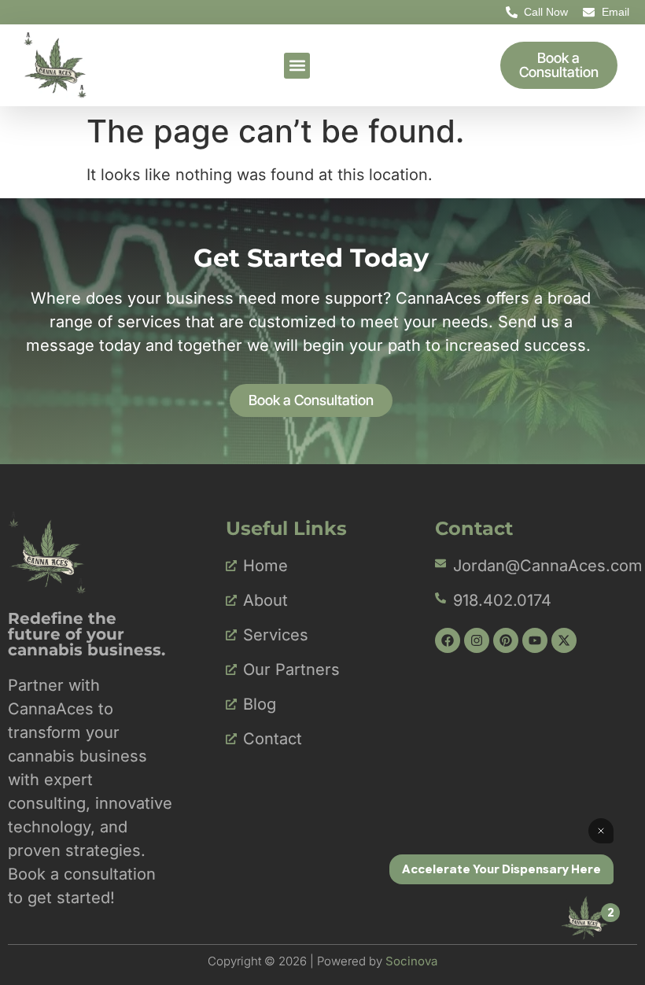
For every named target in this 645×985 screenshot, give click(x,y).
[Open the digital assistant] (584, 917)
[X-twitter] (564, 640)
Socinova (411, 961)
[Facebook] (447, 640)
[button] (297, 66)
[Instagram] (476, 640)
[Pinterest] (505, 640)
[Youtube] (534, 640)
